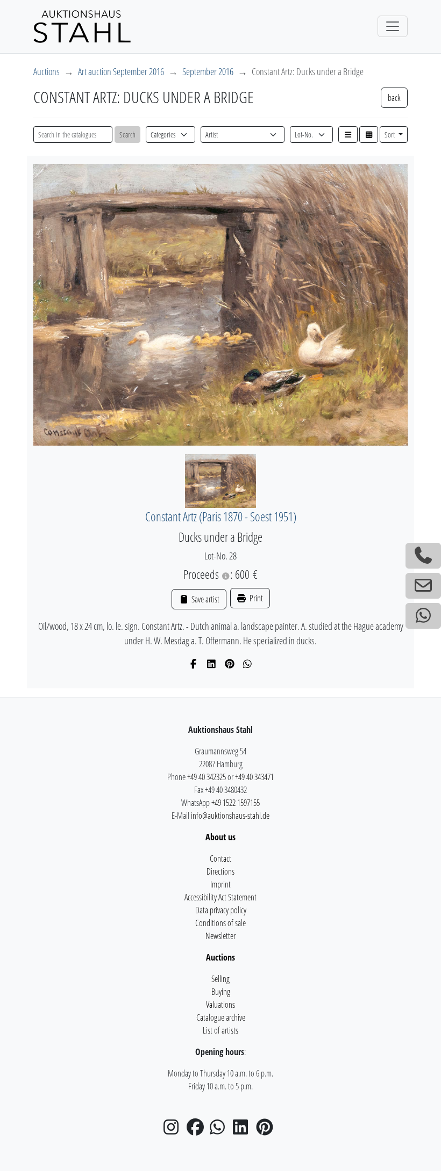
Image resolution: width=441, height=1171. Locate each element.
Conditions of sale (220, 923)
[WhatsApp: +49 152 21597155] (423, 616)
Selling (220, 979)
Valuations (220, 1004)
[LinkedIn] (211, 663)
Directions (220, 871)
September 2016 (207, 71)
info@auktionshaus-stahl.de (230, 815)
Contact (220, 858)
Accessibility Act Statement (220, 897)
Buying (220, 992)
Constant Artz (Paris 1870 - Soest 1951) (220, 516)
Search (127, 134)
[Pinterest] (230, 663)
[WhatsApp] (247, 663)
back (394, 98)
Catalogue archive (220, 1017)
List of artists (220, 1030)
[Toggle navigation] (393, 26)
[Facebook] (194, 663)
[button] (348, 134)
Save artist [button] (204, 599)
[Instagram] (174, 1130)
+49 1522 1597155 (235, 803)
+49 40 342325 (206, 777)
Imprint (220, 884)
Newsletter (220, 936)
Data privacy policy (220, 910)
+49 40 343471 (254, 777)
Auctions (46, 71)
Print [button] (255, 598)
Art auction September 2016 (121, 71)
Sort (390, 134)
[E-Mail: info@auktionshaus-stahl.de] (423, 586)
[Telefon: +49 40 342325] (423, 556)
